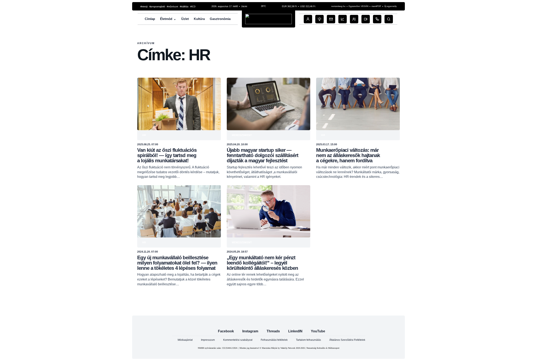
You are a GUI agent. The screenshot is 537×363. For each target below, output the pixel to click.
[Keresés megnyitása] (389, 19)
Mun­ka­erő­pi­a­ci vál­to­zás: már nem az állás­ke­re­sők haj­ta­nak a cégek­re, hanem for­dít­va (348, 155)
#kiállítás (184, 6)
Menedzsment (242, 135)
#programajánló (157, 6)
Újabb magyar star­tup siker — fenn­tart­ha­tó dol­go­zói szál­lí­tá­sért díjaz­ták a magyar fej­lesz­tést (262, 155)
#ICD (193, 6)
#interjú (144, 6)
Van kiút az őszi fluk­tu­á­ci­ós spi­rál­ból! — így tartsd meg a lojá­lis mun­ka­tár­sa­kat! (167, 155)
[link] (179, 128)
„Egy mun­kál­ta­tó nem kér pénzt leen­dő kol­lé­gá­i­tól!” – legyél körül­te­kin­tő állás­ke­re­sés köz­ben (262, 263)
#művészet (172, 6)
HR (144, 135)
